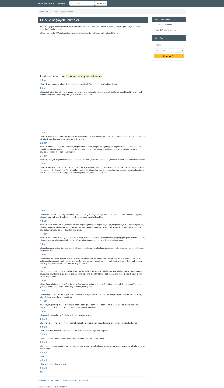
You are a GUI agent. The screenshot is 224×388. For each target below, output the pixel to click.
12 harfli (44, 290)
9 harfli (43, 318)
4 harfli (43, 360)
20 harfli (44, 163)
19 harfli (44, 210)
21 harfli (44, 155)
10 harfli (44, 311)
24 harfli (44, 88)
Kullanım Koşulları (62, 380)
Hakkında (42, 380)
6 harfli (43, 342)
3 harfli (43, 367)
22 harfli (44, 142)
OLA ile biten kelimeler (163, 24)
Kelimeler (61, 3)
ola (81, 33)
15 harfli (44, 254)
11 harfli (44, 300)
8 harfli (43, 326)
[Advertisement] (93, 53)
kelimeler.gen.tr (46, 3)
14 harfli (44, 267)
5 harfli (43, 352)
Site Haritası (83, 380)
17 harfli (44, 233)
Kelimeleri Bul (168, 56)
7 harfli (43, 334)
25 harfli (44, 80)
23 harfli (44, 132)
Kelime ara (101, 3)
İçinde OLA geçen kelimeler (165, 30)
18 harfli (44, 220)
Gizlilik (74, 380)
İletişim (50, 380)
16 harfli (44, 244)
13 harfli (44, 280)
